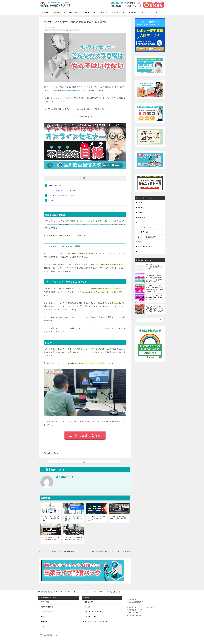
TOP (50, 592)
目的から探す (72, 12)
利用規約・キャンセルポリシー (95, 612)
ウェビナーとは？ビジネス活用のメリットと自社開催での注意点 (73, 518)
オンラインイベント (59, 30)
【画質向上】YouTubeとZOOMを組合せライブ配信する (119, 518)
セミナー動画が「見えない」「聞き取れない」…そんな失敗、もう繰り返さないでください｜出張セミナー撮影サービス (154, 309)
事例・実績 (45, 602)
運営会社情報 (89, 602)
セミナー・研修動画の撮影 (147, 237)
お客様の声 (103, 12)
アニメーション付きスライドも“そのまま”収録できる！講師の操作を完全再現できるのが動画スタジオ (154, 288)
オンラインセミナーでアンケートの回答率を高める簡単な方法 (50, 518)
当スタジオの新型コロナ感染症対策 (96, 621)
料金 (42, 617)
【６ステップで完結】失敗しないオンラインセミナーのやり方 (110, 552)
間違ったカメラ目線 (55, 185)
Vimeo (140, 202)
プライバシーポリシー (92, 617)
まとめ (50, 200)
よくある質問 (132, 12)
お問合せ (44, 626)
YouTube (141, 207)
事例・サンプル (90, 12)
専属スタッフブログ (144, 247)
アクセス (144, 12)
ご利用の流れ (115, 12)
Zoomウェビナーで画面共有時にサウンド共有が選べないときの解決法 (154, 297)
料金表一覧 (57, 12)
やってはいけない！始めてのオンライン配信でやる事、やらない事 (96, 518)
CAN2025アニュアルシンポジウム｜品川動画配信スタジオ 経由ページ (154, 267)
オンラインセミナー (73, 30)
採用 (139, 251)
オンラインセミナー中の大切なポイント (62, 195)
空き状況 (154, 12)
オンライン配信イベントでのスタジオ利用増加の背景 (50, 538)
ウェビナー (48, 30)
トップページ (44, 12)
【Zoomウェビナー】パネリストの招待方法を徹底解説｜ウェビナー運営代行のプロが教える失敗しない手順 (154, 278)
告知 (139, 242)
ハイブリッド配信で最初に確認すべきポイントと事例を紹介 (73, 539)
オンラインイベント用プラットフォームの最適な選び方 (57, 552)
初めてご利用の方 (47, 607)
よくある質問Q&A (47, 612)
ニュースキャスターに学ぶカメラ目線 (63, 190)
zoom (140, 212)
